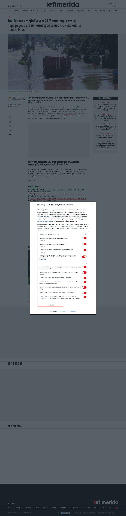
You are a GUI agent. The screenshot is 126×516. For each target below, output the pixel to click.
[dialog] (63, 258)
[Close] (92, 205)
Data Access (63, 311)
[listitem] (63, 234)
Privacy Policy (72, 311)
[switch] (84, 238)
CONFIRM (50, 305)
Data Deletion (53, 311)
